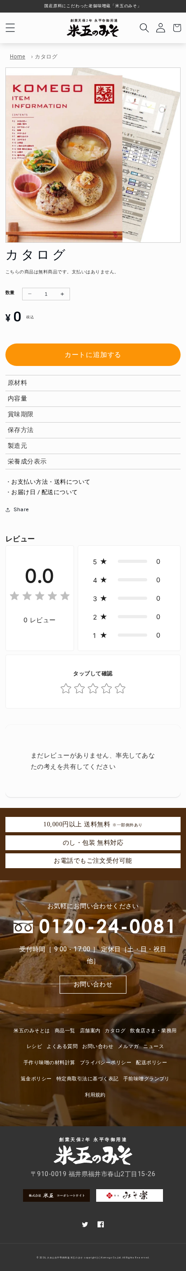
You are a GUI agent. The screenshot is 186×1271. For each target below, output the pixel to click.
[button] (10, 28)
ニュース (153, 1046)
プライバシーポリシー (106, 1063)
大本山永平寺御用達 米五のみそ (65, 1258)
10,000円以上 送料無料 (92, 824)
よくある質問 (62, 1046)
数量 (10, 292)
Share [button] (21, 510)
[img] (39, 597)
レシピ (34, 1046)
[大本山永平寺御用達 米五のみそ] (93, 28)
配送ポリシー (151, 1063)
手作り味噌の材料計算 (49, 1063)
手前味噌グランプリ (146, 1079)
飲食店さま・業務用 (153, 1031)
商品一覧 (65, 1031)
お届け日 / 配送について (44, 492)
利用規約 (95, 1095)
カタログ (115, 1031)
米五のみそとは (32, 1031)
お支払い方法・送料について (50, 481)
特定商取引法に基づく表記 (87, 1079)
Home (17, 57)
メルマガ (128, 1046)
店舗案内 (90, 1031)
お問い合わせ (93, 984)
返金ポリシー (36, 1079)
